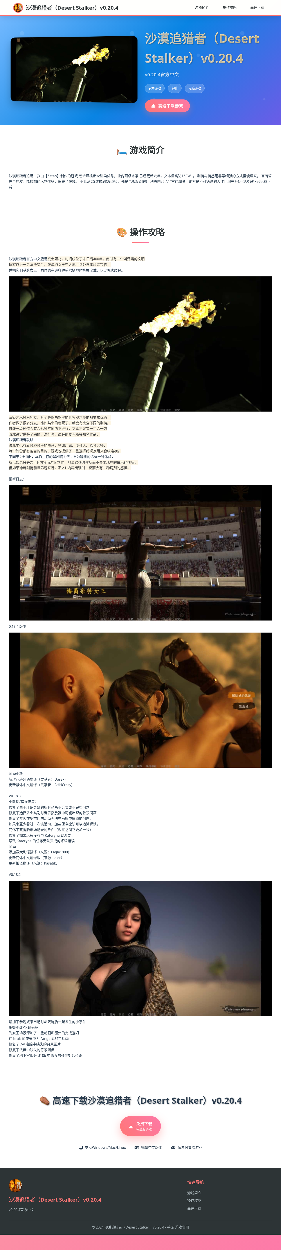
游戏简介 (202, 7)
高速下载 (257, 7)
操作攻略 (230, 7)
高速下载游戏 (170, 105)
